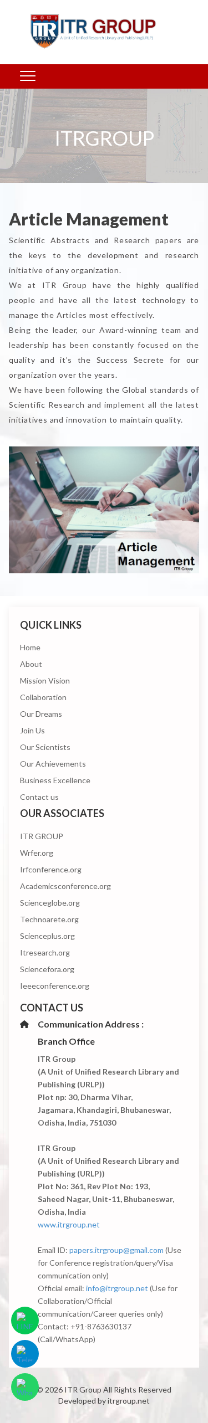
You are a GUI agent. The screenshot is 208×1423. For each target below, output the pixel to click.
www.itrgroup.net (69, 1224)
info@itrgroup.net (117, 1288)
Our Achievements (53, 763)
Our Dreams (41, 713)
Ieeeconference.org (54, 985)
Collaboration (43, 697)
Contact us (39, 797)
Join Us (32, 730)
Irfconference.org (51, 869)
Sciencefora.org (47, 969)
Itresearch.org (45, 952)
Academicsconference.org (65, 886)
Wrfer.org (36, 852)
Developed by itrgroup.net (104, 1400)
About (31, 664)
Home (30, 647)
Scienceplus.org (47, 936)
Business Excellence (55, 780)
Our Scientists (45, 747)
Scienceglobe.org (50, 902)
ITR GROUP (41, 836)
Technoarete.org (49, 919)
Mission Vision (45, 680)
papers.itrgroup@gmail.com (116, 1250)
